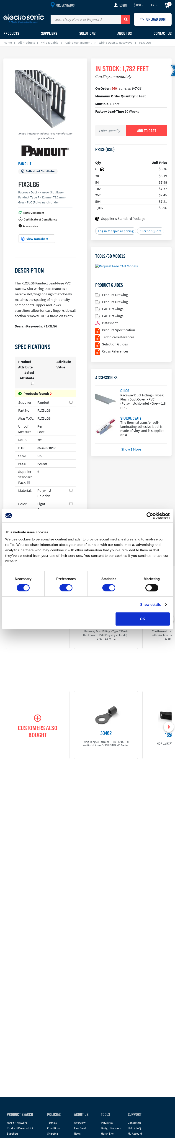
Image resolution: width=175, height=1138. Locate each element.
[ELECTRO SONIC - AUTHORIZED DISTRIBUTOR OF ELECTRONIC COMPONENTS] (23, 18)
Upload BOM (156, 19)
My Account (135, 1133)
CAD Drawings (113, 309)
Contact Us (163, 33)
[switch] (65, 587)
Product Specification (118, 330)
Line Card (80, 1128)
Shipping (52, 1133)
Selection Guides (115, 344)
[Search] (125, 19)
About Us (124, 33)
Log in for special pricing (116, 231)
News (77, 1133)
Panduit (24, 164)
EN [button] (152, 5)
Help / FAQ (134, 1128)
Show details (150, 604)
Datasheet (110, 323)
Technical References (118, 337)
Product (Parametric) (20, 1128)
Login (123, 5)
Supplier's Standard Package (123, 218)
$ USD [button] (137, 5)
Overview (79, 1123)
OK (142, 619)
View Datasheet (37, 239)
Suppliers (12, 1133)
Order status (65, 5)
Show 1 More (131, 449)
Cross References (115, 351)
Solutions (87, 33)
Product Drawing (115, 294)
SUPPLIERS (49, 33)
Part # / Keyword (17, 1123)
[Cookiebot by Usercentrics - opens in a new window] (150, 515)
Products (11, 33)
